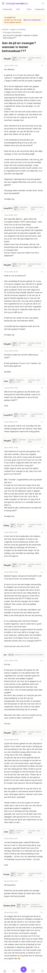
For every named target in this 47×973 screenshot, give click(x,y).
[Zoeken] (14, 971)
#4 (42, 351)
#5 (42, 388)
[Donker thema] (43, 3)
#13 (41, 881)
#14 (41, 912)
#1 (42, 65)
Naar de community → (33, 20)
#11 (42, 740)
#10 (41, 660)
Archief (5, 29)
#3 (42, 272)
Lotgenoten (40, 9)
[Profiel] (42, 971)
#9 (42, 572)
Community (7, 9)
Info (18, 9)
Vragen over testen (18, 29)
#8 (42, 532)
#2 (42, 215)
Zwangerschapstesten (12, 32)
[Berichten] (33, 971)
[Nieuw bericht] (23, 969)
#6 (42, 422)
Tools (28, 9)
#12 (41, 838)
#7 (42, 447)
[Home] (4, 971)
